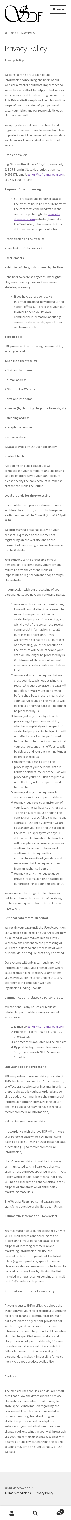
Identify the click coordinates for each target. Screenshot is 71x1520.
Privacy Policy (44, 1493)
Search (35, 1513)
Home (12, 33)
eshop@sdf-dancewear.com (45, 174)
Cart (54, 1510)
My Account (12, 1513)
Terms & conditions (18, 1493)
